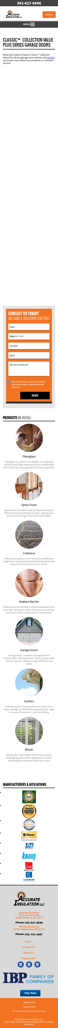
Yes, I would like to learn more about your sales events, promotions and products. (28, 384)
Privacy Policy (29, 1007)
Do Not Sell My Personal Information (29, 1011)
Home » (29, 941)
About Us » (29, 952)
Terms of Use (29, 1002)
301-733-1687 (34, 934)
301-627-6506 (29, 3)
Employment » (29, 958)
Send (35, 395)
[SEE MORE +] (29, 438)
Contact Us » (29, 947)
